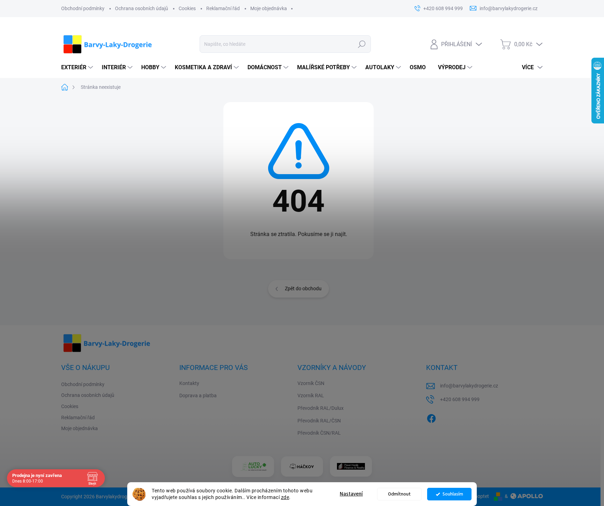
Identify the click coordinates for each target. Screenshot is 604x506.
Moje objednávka (268, 8)
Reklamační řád (223, 8)
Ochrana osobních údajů (141, 8)
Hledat (361, 44)
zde (285, 497)
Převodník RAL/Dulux (320, 408)
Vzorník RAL (310, 395)
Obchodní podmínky (83, 8)
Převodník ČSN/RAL (319, 433)
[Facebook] (431, 417)
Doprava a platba (198, 395)
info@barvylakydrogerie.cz (469, 386)
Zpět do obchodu (303, 288)
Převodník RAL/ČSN (319, 420)
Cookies (187, 8)
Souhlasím (453, 494)
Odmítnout (399, 494)
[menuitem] (78, 67)
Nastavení (351, 494)
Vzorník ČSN (310, 383)
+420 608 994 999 (460, 399)
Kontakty (189, 383)
